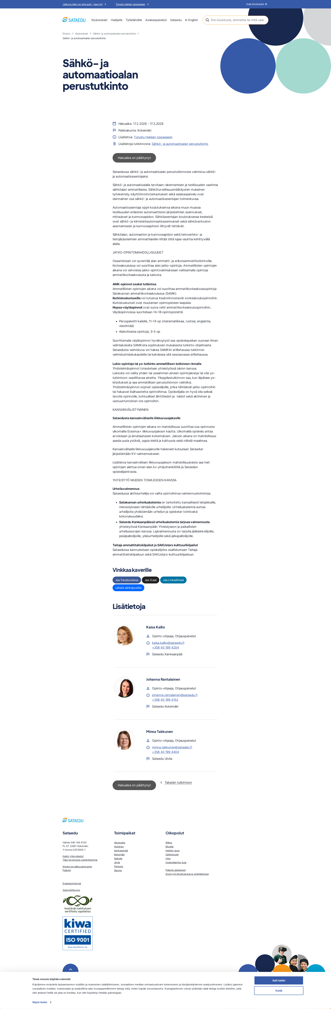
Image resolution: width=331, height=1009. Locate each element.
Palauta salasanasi (176, 870)
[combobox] (235, 20)
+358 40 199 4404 (165, 752)
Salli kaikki (278, 980)
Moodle (170, 846)
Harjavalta (119, 842)
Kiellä (278, 990)
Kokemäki (119, 854)
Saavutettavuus (71, 890)
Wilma (169, 842)
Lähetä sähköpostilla (128, 587)
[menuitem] (99, 20)
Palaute (67, 870)
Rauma (118, 870)
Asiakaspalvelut (156, 20)
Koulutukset (99, 20)
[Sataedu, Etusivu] (74, 20)
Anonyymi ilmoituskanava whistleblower (187, 873)
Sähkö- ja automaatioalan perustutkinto (114, 33)
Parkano (118, 866)
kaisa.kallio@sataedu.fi (168, 643)
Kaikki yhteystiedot (73, 856)
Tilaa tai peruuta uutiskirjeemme (80, 859)
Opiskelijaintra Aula (176, 862)
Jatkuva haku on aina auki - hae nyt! (83, 4)
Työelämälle (134, 20)
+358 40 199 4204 (165, 647)
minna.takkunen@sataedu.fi (172, 747)
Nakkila (118, 858)
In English (191, 20)
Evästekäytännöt (72, 883)
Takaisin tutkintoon (178, 782)
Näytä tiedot (39, 1002)
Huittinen (119, 846)
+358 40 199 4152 (165, 700)
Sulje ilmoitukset (255, 4)
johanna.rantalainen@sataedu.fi (174, 695)
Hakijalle (116, 20)
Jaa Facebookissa (126, 580)
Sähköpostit (172, 854)
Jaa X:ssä (151, 580)
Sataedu (176, 20)
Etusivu (67, 33)
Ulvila (117, 862)
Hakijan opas (173, 850)
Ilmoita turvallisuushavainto (77, 866)
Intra (168, 858)
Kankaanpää (121, 850)
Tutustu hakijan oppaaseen (130, 4)
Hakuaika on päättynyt (134, 158)
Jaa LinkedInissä (173, 580)
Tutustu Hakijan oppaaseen (153, 137)
